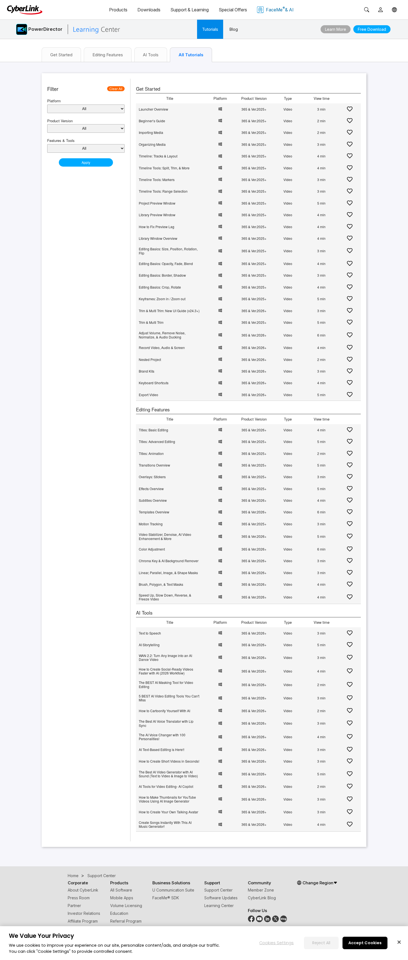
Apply (86, 162)
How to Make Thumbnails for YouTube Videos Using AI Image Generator (167, 799)
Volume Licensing (126, 905)
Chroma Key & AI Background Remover (168, 560)
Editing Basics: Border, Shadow (162, 275)
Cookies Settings (276, 942)
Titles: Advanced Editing (157, 441)
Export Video (148, 394)
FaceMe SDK (165, 897)
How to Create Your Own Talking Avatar (168, 811)
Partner (74, 905)
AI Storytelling (149, 644)
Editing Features (107, 54)
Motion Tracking (151, 523)
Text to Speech (150, 633)
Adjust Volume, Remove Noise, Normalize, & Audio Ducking (162, 334)
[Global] (394, 9)
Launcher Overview (153, 109)
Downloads (148, 9)
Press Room (79, 897)
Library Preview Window (157, 214)
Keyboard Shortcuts (153, 382)
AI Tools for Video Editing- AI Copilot (166, 786)
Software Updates (221, 897)
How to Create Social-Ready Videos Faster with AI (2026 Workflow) (166, 671)
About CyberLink (83, 890)
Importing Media (151, 132)
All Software (121, 890)
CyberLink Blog (262, 897)
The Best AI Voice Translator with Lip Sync (166, 723)
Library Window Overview (158, 238)
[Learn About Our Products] (283, 918)
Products (118, 9)
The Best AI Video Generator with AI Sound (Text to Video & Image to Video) (168, 774)
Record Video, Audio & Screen (162, 347)
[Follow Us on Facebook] (251, 918)
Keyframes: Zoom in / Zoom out (162, 298)
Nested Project (150, 359)
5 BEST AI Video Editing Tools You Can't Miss (169, 698)
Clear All (115, 88)
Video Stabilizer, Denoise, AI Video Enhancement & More (165, 536)
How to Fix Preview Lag (156, 226)
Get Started (61, 54)
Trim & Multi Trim (151, 322)
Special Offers (233, 9)
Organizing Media (152, 144)
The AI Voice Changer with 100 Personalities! (162, 736)
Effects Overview (151, 488)
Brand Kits (146, 371)
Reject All (321, 942)
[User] (380, 9)
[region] (204, 943)
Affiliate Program (83, 921)
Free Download (372, 29)
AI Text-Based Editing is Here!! (161, 749)
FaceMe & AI (280, 9)
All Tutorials (190, 54)
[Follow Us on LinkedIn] (267, 918)
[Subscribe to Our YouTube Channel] (259, 918)
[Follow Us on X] (275, 918)
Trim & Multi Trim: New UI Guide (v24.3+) (169, 310)
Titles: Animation (151, 453)
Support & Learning (189, 9)
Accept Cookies (365, 942)
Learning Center (219, 905)
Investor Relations (84, 913)
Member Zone (261, 890)
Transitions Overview (154, 465)
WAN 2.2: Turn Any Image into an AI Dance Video (165, 657)
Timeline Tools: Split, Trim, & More (164, 167)
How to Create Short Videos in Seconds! (169, 761)
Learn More (335, 29)
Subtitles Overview (153, 500)
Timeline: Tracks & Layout (158, 156)
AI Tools (150, 54)
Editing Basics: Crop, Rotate (160, 287)
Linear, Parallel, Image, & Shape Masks (168, 572)
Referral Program (126, 921)
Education (119, 913)
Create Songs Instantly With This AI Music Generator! (165, 824)
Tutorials (210, 29)
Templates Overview (154, 512)
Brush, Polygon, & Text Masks (161, 584)
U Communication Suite (173, 890)
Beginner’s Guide (152, 120)
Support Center (218, 890)
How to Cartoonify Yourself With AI (164, 710)
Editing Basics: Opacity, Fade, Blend (166, 263)
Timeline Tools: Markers (157, 179)
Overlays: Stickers (152, 476)
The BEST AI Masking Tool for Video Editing (166, 684)
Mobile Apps (121, 897)
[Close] (399, 942)
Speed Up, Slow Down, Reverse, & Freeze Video (165, 597)
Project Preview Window (157, 203)
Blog (233, 29)
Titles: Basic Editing (153, 429)
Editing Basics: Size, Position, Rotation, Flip (168, 250)
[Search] (367, 9)
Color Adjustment (152, 549)
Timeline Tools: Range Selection (163, 191)
